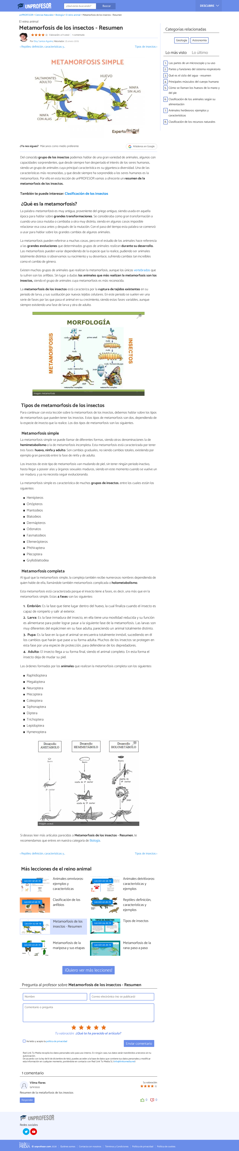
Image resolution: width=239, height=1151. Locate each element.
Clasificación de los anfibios (66, 903)
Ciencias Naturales (44, 15)
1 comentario (78, 35)
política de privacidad (56, 1041)
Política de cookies (166, 1146)
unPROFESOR (26, 15)
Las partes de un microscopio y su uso (192, 63)
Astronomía (199, 40)
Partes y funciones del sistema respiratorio (195, 69)
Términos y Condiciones (116, 1146)
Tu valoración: (64, 1034)
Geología (181, 40)
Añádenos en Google (143, 146)
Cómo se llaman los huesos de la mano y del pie (194, 90)
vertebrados (142, 270)
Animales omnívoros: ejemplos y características (68, 884)
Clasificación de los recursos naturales (192, 121)
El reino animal (73, 15)
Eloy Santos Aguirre (43, 41)
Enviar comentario (139, 1044)
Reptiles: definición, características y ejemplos (137, 905)
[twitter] (26, 1131)
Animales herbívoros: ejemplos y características (189, 113)
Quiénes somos (67, 1146)
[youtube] (33, 1131)
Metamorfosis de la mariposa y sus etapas (69, 946)
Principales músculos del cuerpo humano (194, 81)
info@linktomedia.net (124, 1062)
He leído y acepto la (46, 1041)
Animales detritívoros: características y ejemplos (139, 884)
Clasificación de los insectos (86, 194)
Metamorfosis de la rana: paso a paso (137, 946)
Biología (59, 15)
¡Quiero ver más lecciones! (88, 970)
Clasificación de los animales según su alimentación (192, 102)
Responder (27, 1100)
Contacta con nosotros (90, 1146)
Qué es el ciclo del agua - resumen (190, 75)
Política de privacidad (142, 1146)
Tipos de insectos (135, 921)
